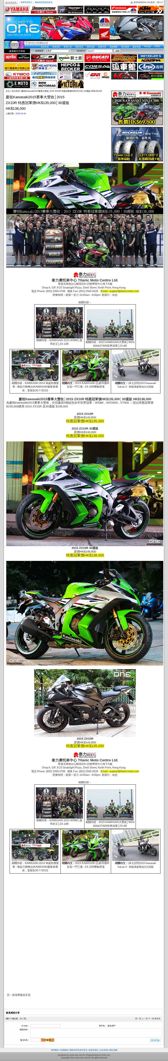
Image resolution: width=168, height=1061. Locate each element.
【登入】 (160, 2)
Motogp (147, 46)
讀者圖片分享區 (17, 51)
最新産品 (79, 47)
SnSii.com (105, 1055)
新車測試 (56, 47)
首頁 (8, 91)
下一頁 (151, 1018)
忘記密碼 (104, 1050)
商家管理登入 (26, 2)
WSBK (157, 46)
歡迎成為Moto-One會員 (144, 2)
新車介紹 (68, 47)
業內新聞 (125, 47)
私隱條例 (64, 1050)
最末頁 (157, 1018)
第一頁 (138, 1018)
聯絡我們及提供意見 (44, 2)
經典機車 (114, 47)
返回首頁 (45, 47)
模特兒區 (91, 47)
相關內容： (18, 383)
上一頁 (144, 1018)
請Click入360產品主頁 (38, 43)
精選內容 (102, 47)
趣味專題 (137, 47)
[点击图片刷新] (47, 1040)
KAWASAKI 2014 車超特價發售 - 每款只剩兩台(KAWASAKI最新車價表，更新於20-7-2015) (35, 387)
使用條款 (55, 1050)
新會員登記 (94, 1050)
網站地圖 (113, 1050)
